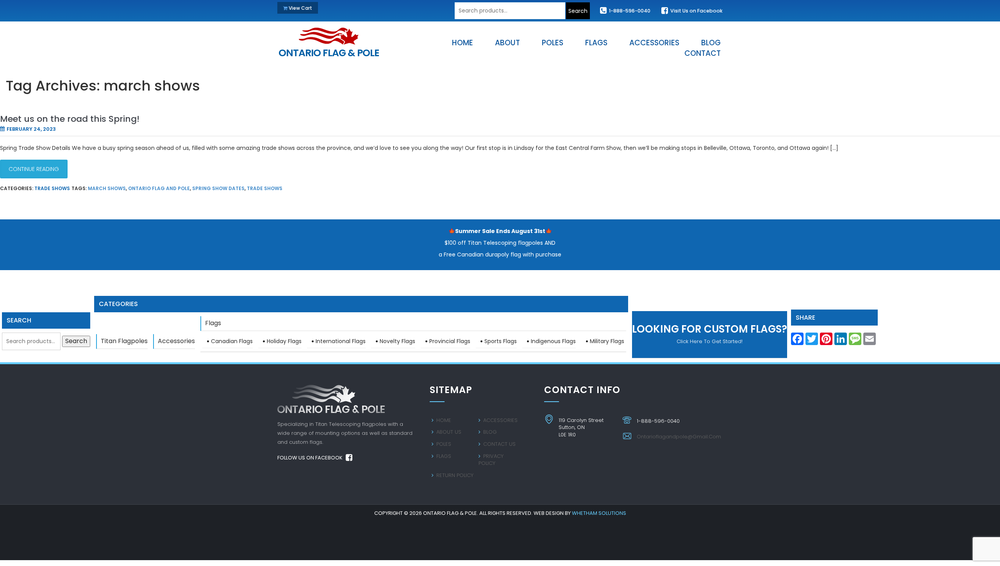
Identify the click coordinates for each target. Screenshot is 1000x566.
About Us (448, 432)
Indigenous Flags (553, 341)
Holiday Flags (284, 341)
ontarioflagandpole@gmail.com (679, 436)
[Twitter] (811, 341)
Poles (443, 444)
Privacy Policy (491, 459)
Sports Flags (500, 341)
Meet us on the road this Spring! (69, 119)
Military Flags (607, 341)
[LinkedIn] (840, 341)
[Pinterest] (826, 341)
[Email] (869, 341)
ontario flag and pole (159, 188)
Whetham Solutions (599, 513)
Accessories (176, 340)
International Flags (341, 341)
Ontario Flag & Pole (329, 51)
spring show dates (218, 188)
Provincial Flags (449, 341)
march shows (107, 188)
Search (578, 11)
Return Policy (454, 475)
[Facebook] (797, 341)
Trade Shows (52, 188)
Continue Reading (34, 169)
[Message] (855, 341)
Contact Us (499, 444)
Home (443, 420)
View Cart (300, 8)
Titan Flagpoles (124, 340)
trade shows (264, 188)
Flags (213, 323)
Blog (489, 432)
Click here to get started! (709, 333)
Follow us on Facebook (310, 457)
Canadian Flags (232, 341)
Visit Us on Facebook (696, 10)
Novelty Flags (397, 341)
